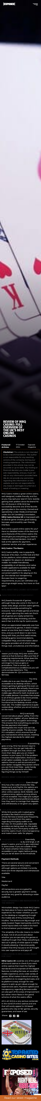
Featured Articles (6, 446)
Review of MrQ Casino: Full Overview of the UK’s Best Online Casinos (14, 428)
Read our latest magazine (20, 1098)
